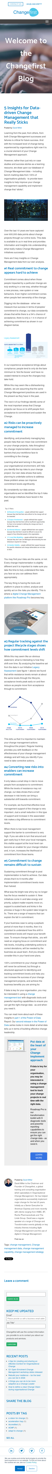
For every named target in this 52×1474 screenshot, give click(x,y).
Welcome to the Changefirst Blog (26, 60)
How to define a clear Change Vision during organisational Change (24, 1388)
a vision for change (18, 1418)
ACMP (12, 1427)
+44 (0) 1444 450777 (34, 4)
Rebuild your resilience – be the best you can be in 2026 (24, 1376)
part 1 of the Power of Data (28, 1017)
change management (20, 1244)
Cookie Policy (31, 1462)
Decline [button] (32, 1468)
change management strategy (29, 1251)
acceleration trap (17, 1421)
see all (10, 1438)
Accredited (14, 1424)
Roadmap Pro (37, 1109)
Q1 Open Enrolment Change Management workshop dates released (25, 1370)
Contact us (15, 4)
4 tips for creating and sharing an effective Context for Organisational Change (23, 1364)
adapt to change (17, 1430)
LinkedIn (26, 1239)
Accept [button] (19, 1468)
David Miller (17, 127)
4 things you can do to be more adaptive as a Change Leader (22, 1382)
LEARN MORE (38, 1156)
